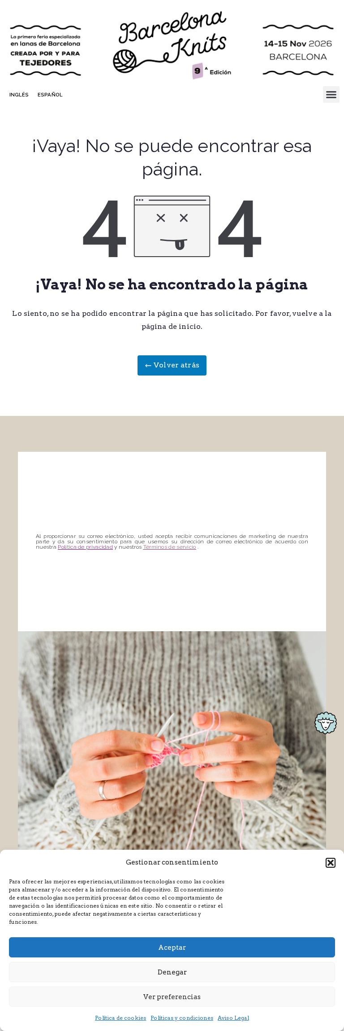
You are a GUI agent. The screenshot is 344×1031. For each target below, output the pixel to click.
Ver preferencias (172, 997)
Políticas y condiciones (181, 1017)
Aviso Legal (233, 1017)
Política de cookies (120, 1017)
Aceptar (172, 948)
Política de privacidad (85, 547)
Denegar (172, 972)
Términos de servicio (169, 547)
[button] (330, 862)
